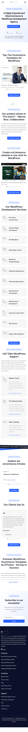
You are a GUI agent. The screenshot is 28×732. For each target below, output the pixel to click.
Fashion (6, 184)
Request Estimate (14, 343)
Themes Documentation (7, 699)
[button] (9, 89)
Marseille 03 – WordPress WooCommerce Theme (14, 182)
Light (2, 184)
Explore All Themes (14, 95)
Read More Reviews (14, 544)
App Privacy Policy (6, 685)
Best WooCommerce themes (9, 656)
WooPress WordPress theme (8, 665)
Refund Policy (5, 676)
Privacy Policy (5, 679)
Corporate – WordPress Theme (9, 85)
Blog (2, 682)
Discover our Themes (14, 138)
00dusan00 (8, 534)
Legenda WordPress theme (8, 668)
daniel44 (13, 480)
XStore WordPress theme (8, 659)
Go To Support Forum (14, 393)
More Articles (14, 490)
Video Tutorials (5, 706)
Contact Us (4, 709)
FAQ (2, 702)
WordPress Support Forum (8, 696)
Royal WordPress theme (7, 662)
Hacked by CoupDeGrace (11, 474)
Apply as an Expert (6, 688)
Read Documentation (14, 414)
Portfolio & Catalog (19, 87)
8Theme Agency (8, 636)
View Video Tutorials (14, 435)
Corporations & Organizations (8, 87)
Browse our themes (14, 26)
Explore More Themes (14, 192)
